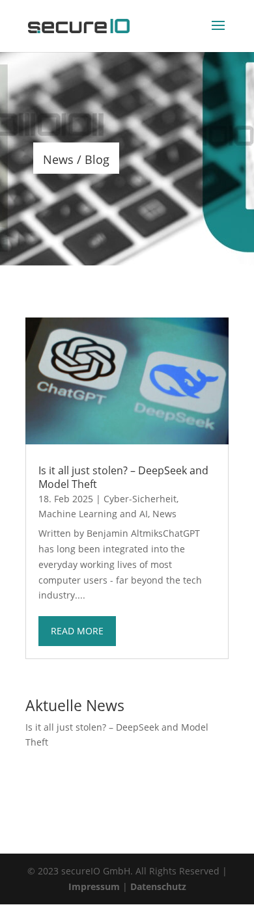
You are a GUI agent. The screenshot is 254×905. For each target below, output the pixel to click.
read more (77, 631)
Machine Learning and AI (93, 513)
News (164, 513)
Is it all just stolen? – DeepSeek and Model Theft (123, 477)
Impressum (94, 886)
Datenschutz (158, 886)
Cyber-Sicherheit (140, 499)
